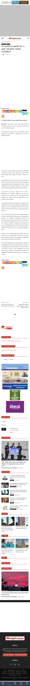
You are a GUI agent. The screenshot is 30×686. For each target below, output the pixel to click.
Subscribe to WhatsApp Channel (8, 350)
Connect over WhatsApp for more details (10, 341)
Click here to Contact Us (8, 655)
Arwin (16, 679)
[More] (3, 116)
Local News (12, 480)
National (8, 44)
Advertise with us (6, 337)
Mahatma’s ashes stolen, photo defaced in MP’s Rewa (8, 305)
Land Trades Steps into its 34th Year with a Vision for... (21, 527)
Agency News (7, 42)
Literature (24, 673)
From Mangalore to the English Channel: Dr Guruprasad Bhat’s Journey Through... (19, 484)
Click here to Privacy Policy (21, 655)
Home (2, 42)
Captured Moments (6, 568)
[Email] (15, 111)
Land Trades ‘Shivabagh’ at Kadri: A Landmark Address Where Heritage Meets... (17, 477)
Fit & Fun (23, 670)
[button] (2, 38)
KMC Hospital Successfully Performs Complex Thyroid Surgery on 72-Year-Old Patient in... (7, 551)
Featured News (5, 472)
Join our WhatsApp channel (8, 346)
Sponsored (4, 536)
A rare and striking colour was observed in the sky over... (15, 594)
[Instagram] (15, 664)
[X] (18, 664)
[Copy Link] (18, 111)
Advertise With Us (13, 675)
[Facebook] (11, 664)
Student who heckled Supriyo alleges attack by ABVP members (23, 306)
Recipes (18, 670)
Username (3, 422)
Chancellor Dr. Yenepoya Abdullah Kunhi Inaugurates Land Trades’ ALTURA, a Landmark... (18, 499)
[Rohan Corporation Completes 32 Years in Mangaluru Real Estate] (5, 507)
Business (9, 673)
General (13, 673)
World (19, 675)
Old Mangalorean (18, 672)
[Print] (12, 111)
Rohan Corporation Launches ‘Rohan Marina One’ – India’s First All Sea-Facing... (22, 550)
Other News (4, 672)
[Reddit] (3, 111)
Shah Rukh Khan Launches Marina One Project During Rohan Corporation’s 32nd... (13, 464)
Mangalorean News (13, 486)
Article (3, 459)
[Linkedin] (6, 111)
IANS (3, 54)
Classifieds (12, 495)
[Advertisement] (15, 21)
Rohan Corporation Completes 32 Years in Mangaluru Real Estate (19, 506)
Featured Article (5, 438)
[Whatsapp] (26, 113)
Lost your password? (14, 431)
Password (3, 425)
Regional (25, 672)
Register (12, 432)
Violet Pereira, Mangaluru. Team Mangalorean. (9, 468)
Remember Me (14, 429)
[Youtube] (9, 111)
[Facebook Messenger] (21, 111)
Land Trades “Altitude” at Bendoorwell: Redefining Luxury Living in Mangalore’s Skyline (18, 492)
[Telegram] (23, 113)
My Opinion (18, 673)
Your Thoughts (11, 672)
